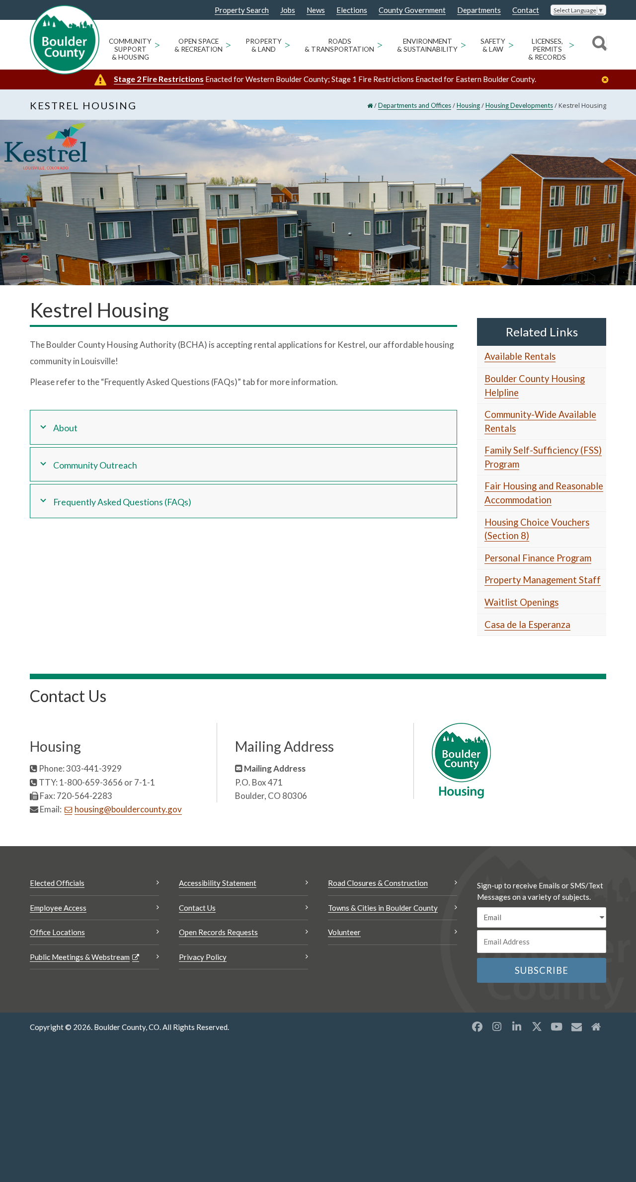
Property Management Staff (542, 579)
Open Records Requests (218, 932)
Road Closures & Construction (378, 882)
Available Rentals (520, 356)
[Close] (608, 80)
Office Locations (57, 932)
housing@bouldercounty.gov (128, 809)
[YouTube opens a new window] (556, 1026)
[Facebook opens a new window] (477, 1026)
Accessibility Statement (217, 882)
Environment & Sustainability (427, 45)
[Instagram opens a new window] (497, 1026)
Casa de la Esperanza (527, 624)
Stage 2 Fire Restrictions (159, 78)
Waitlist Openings (521, 602)
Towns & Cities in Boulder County (383, 907)
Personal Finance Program (537, 557)
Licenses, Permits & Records (547, 49)
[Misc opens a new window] (576, 1026)
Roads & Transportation (339, 45)
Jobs (287, 10)
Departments (479, 10)
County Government (412, 10)
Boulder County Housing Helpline (534, 385)
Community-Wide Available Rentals (540, 421)
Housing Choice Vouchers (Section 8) (536, 529)
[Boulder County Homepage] (64, 40)
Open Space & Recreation (198, 45)
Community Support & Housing (130, 49)
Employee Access (58, 907)
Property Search (242, 10)
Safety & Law (492, 45)
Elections (351, 10)
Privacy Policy (203, 956)
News (316, 10)
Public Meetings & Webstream (80, 956)
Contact (525, 10)
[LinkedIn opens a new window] (517, 1026)
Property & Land (263, 45)
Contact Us (197, 907)
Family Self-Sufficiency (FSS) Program (543, 457)
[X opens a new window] (537, 1026)
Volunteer (344, 932)
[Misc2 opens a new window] (596, 1026)
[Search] (598, 45)
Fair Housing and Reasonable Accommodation (543, 492)
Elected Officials (57, 882)
